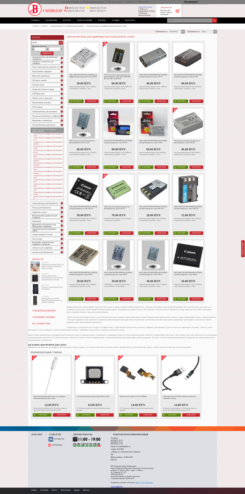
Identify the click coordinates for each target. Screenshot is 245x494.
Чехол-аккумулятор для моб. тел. (46, 67)
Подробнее (91, 101)
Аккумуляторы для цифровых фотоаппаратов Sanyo (48, 176)
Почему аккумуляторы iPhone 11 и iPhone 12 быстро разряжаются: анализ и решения (52, 266)
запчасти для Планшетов (42, 252)
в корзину (76, 101)
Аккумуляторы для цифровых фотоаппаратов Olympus (48, 160)
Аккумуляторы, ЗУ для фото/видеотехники (67, 26)
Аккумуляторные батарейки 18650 (44, 230)
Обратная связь (243, 248)
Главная (35, 20)
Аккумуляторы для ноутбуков (44, 111)
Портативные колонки (41, 103)
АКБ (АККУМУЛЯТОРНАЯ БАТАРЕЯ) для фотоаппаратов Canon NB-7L (153, 273)
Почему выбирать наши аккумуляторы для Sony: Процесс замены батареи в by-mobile (52, 277)
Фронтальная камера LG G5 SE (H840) (133, 396)
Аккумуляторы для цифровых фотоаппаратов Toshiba (48, 193)
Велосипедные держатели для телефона (44, 216)
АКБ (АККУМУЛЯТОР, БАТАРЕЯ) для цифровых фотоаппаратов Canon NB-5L (83, 76)
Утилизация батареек (70, 2)
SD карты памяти (39, 80)
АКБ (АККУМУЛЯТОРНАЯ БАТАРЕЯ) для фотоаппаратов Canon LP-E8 (153, 142)
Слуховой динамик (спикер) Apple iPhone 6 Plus (92, 396)
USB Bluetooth (38, 94)
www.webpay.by (117, 487)
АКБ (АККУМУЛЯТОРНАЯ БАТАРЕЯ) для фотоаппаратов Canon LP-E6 (118, 142)
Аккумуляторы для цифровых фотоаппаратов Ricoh (48, 185)
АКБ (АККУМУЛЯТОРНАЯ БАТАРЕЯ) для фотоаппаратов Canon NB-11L (83, 207)
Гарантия (130, 2)
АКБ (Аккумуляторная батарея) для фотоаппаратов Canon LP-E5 (82, 142)
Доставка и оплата (115, 2)
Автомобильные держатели (43, 125)
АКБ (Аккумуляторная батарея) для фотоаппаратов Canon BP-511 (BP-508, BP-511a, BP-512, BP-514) (117, 77)
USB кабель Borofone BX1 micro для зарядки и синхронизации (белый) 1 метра (49, 397)
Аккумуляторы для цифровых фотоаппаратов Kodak (48, 147)
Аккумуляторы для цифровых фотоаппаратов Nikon (48, 155)
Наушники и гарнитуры (42, 120)
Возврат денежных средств (93, 2)
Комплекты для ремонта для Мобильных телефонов (44, 225)
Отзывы (115, 20)
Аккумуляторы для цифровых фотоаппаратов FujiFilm (48, 143)
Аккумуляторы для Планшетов (45, 203)
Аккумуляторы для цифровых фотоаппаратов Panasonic (48, 164)
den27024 (120, 449)
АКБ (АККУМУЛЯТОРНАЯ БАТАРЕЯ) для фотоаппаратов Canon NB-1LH (153, 207)
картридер (36, 221)
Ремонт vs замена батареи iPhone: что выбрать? (52, 288)
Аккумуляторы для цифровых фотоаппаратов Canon (48, 135)
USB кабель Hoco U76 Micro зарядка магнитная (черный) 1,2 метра (179, 397)
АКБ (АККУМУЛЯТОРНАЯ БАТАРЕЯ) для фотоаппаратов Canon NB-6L (118, 273)
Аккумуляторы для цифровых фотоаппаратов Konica (48, 151)
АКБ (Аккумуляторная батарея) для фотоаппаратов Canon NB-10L (187, 142)
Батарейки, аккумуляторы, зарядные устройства (43, 243)
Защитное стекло (39, 212)
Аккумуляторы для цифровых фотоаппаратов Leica (48, 189)
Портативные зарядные (42, 71)
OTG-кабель (37, 107)
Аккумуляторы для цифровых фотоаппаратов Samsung (48, 172)
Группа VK (59, 439)
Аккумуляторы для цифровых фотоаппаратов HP (48, 197)
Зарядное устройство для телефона (42, 62)
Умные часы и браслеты (42, 98)
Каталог (67, 20)
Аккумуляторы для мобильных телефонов (45, 58)
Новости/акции (84, 20)
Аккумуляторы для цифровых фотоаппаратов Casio (48, 139)
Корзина (102, 20)
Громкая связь (38, 85)
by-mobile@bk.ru (123, 446)
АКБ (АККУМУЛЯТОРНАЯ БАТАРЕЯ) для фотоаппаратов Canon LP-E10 (188, 76)
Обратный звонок (145, 7)
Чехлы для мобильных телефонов (46, 116)
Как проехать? (143, 2)
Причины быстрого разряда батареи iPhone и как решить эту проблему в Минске (51, 300)
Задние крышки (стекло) (42, 234)
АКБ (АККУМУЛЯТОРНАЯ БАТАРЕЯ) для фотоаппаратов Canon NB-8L (188, 273)
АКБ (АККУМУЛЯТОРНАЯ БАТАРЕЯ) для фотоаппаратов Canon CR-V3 (153, 76)
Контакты (130, 20)
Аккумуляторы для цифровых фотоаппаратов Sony (48, 181)
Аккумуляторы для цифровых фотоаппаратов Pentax (48, 168)
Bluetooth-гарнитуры (41, 76)
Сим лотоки (37, 239)
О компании (51, 20)
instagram (57, 445)
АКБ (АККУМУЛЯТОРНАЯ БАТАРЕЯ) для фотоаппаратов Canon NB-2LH (188, 207)
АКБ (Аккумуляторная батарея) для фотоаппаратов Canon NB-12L (117, 207)
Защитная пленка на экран (43, 89)
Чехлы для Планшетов (41, 208)
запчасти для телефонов (42, 248)
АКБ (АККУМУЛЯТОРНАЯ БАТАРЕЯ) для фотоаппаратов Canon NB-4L (83, 273)
